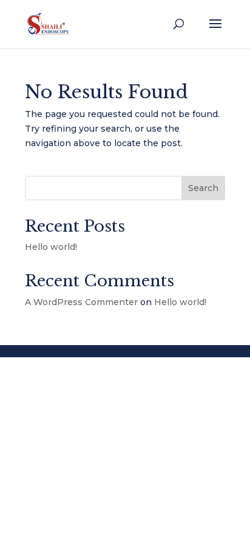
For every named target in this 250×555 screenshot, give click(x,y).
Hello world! (51, 246)
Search (203, 188)
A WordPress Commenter (81, 302)
